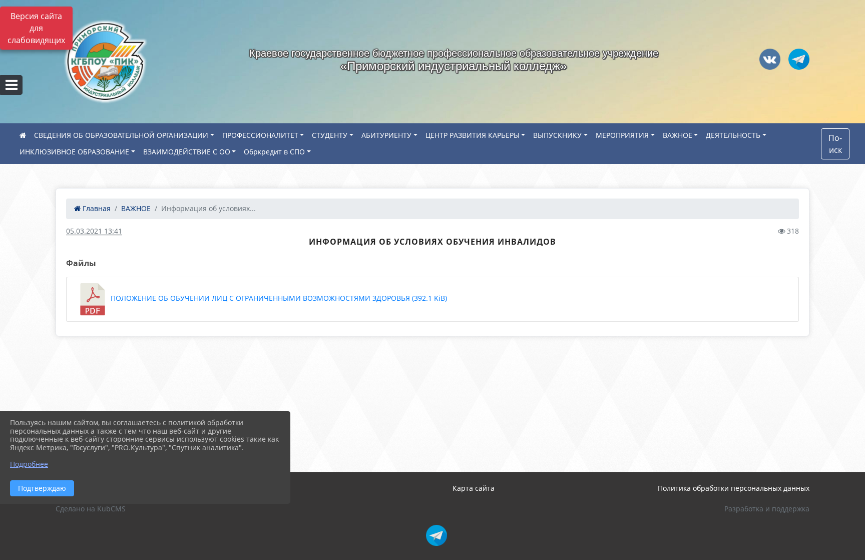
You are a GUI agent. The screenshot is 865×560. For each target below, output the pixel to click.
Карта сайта (474, 488)
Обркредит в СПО (274, 151)
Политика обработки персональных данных (733, 488)
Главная (96, 208)
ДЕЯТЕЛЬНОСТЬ (733, 135)
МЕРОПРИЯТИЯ (622, 135)
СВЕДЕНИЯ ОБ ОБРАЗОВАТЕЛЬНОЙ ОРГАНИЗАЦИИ (121, 135)
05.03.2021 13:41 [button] (94, 231)
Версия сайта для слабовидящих (36, 28)
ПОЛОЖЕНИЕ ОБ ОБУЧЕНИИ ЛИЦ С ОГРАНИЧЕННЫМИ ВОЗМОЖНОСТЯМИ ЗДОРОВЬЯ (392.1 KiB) (278, 298)
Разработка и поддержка (766, 508)
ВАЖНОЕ (677, 135)
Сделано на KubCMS (91, 508)
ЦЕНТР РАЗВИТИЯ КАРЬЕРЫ (472, 135)
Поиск (835, 143)
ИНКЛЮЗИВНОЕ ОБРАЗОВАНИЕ (74, 151)
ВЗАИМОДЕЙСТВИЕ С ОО (186, 151)
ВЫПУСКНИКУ (557, 135)
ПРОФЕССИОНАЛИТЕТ (260, 135)
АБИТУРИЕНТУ (386, 135)
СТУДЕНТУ (329, 135)
